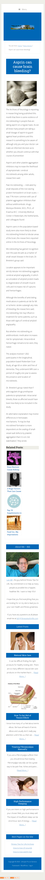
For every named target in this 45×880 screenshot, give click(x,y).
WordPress (24, 865)
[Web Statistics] (15, 878)
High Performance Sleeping (22, 802)
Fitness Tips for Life (22, 27)
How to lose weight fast (22, 852)
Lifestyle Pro (25, 862)
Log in (31, 865)
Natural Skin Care (22, 655)
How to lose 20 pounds (22, 848)
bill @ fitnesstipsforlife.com (27, 618)
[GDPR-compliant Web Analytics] (5, 878)
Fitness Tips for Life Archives (22, 844)
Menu (24, 9)
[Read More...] (22, 770)
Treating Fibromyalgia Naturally (22, 748)
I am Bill (9, 580)
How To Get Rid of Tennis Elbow (22, 716)
